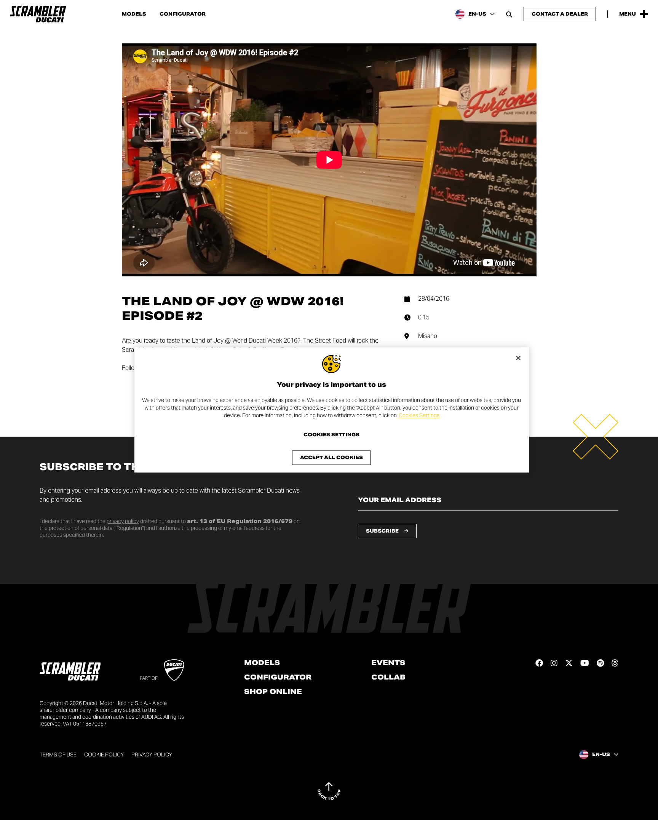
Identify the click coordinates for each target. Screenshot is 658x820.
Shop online (273, 691)
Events (388, 662)
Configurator (183, 14)
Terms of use (58, 754)
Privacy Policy (151, 754)
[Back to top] (329, 791)
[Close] (518, 357)
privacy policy (123, 521)
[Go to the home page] (38, 14)
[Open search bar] (509, 14)
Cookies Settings (419, 415)
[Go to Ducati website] (174, 670)
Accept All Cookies (331, 458)
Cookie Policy (104, 754)
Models (134, 14)
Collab (388, 677)
